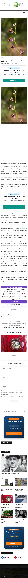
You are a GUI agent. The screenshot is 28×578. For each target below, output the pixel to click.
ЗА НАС (15, 573)
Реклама (8, 573)
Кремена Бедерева (5, 63)
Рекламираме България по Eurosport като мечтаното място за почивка (20, 490)
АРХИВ (19, 573)
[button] (2, 346)
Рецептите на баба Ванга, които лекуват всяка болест (20, 521)
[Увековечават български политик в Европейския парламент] (14, 463)
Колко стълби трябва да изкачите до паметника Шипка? (6, 489)
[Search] (26, 12)
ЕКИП (12, 573)
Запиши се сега (14, 433)
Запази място (14, 80)
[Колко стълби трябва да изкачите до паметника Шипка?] (7, 482)
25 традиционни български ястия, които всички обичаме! (6, 506)
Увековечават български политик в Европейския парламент (10, 474)
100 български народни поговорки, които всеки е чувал (7, 521)
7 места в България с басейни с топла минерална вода (19, 506)
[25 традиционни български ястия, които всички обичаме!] (14, 343)
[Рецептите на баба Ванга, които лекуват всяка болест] (21, 514)
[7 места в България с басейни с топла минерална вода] (21, 499)
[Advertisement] (14, 142)
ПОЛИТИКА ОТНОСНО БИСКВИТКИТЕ (10, 572)
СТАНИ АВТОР (23, 572)
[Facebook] (23, 12)
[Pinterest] (24, 12)
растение (22, 228)
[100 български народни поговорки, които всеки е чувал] (7, 514)
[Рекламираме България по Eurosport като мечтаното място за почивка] (21, 482)
